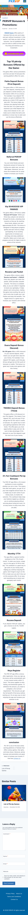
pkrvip (5, 28)
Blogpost (5, 18)
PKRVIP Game (9, 33)
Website (5, 871)
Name (5, 856)
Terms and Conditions (14, 896)
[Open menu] (24, 1)
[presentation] (14, 793)
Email (5, 864)
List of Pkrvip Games (6, 768)
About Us (19, 893)
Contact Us (16, 758)
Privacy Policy (10, 893)
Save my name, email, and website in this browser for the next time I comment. (14, 877)
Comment (6, 834)
